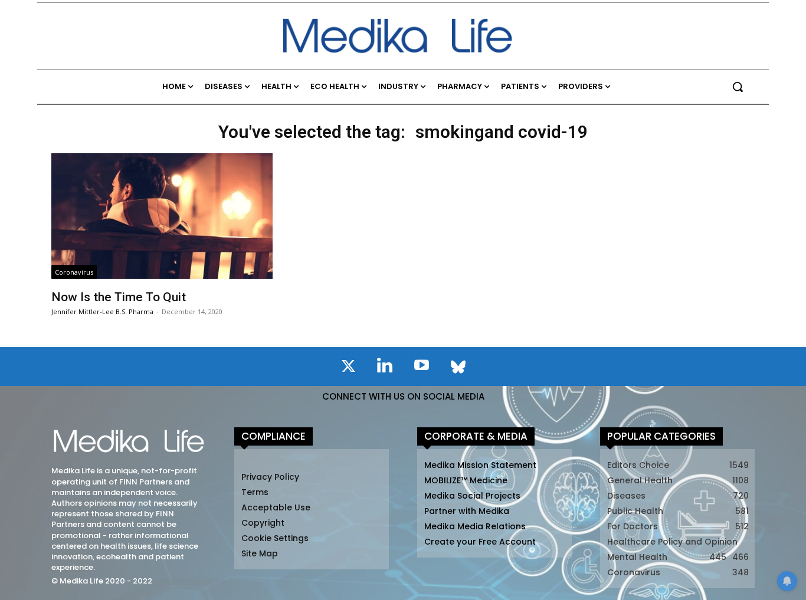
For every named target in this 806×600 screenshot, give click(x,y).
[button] (737, 87)
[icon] (348, 368)
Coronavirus (74, 272)
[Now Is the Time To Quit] (161, 216)
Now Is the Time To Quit (118, 297)
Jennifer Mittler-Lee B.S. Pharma (102, 311)
